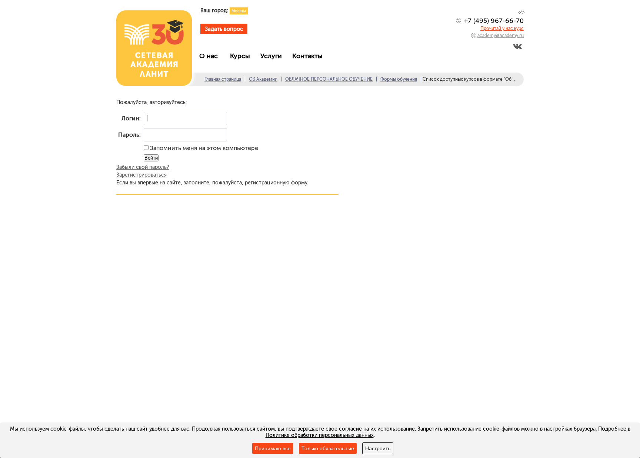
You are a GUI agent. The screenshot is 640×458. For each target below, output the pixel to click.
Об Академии (263, 79)
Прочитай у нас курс (502, 28)
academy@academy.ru (500, 35)
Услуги (273, 56)
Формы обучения (398, 79)
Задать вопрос (224, 29)
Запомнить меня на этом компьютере (203, 147)
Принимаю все (273, 448)
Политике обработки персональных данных (320, 435)
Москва (238, 11)
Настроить (377, 448)
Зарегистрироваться (141, 175)
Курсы (242, 56)
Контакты (309, 56)
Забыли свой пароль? (142, 167)
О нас (211, 56)
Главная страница (222, 79)
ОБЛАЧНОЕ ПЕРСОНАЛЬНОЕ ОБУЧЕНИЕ (329, 79)
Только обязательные (327, 448)
